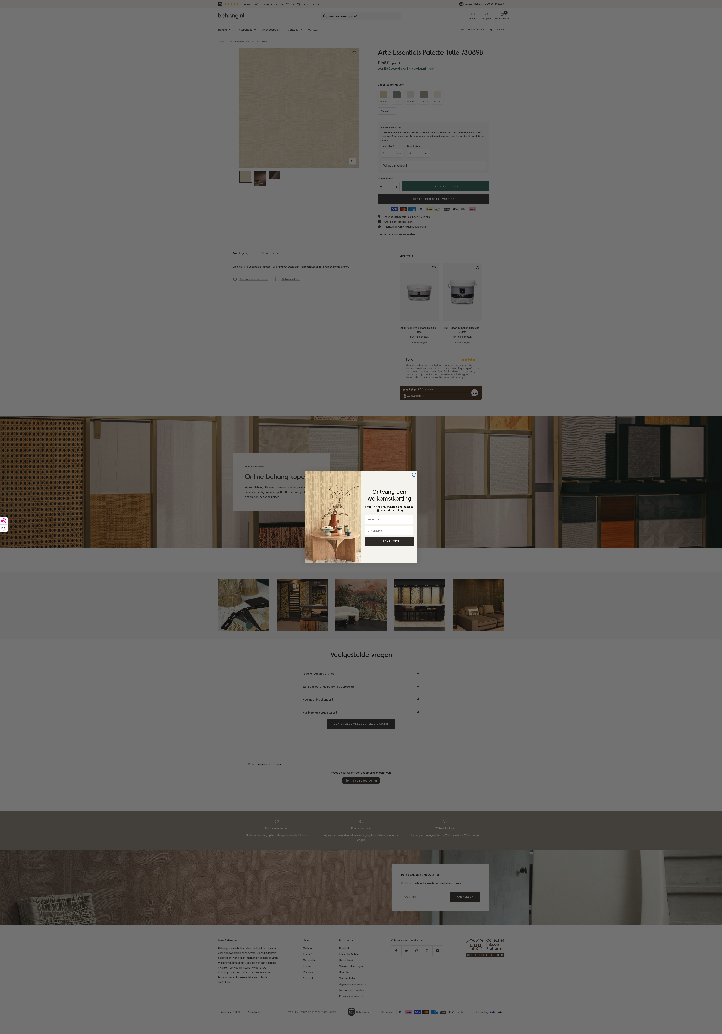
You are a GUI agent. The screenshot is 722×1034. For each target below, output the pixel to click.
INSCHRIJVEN (389, 541)
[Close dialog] (414, 475)
